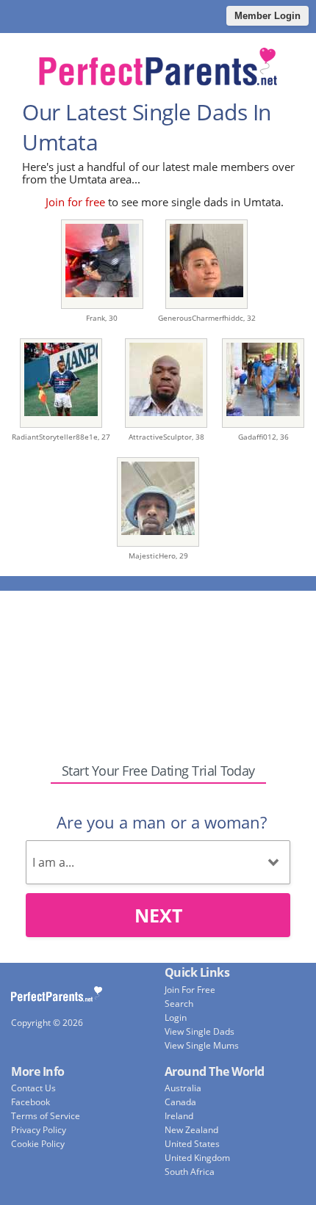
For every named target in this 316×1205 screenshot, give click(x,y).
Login (176, 1017)
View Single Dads (199, 1031)
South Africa (190, 1171)
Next (158, 915)
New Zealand (191, 1130)
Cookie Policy (38, 1143)
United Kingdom (197, 1157)
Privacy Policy (38, 1130)
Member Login (267, 15)
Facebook (30, 1102)
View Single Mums (202, 1045)
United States (192, 1143)
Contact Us (33, 1088)
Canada (180, 1102)
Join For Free (190, 989)
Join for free (75, 201)
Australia (183, 1088)
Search (179, 1003)
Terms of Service (45, 1116)
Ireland (179, 1116)
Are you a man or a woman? (162, 822)
